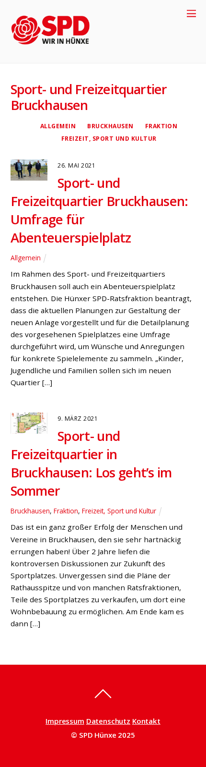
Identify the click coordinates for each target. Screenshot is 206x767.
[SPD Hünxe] (57, 51)
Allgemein (58, 126)
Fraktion (161, 126)
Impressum (65, 721)
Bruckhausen (110, 126)
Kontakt (146, 721)
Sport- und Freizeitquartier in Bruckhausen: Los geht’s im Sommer (91, 463)
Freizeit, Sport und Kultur (109, 138)
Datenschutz (108, 721)
